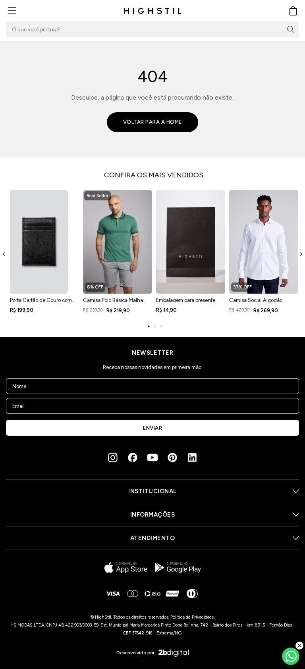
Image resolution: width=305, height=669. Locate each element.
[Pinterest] (172, 457)
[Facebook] (133, 457)
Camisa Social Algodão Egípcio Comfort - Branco (258, 302)
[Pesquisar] (290, 29)
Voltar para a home (152, 122)
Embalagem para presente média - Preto (185, 302)
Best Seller (97, 195)
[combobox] (152, 29)
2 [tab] (154, 327)
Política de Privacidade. (192, 617)
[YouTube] (152, 457)
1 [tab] (148, 327)
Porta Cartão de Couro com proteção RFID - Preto (41, 302)
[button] (12, 11)
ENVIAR (152, 428)
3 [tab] (160, 327)
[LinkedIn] (192, 457)
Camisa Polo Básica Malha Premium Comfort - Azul (113, 302)
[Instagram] (113, 457)
